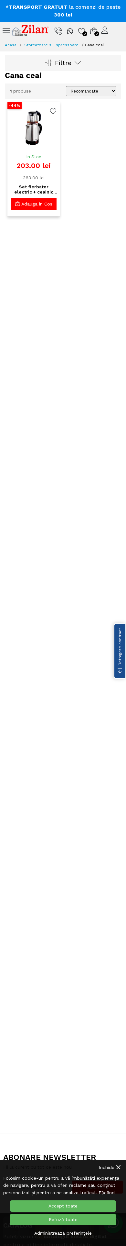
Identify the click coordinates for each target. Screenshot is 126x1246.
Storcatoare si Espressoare (51, 45)
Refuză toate (63, 1219)
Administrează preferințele (63, 1233)
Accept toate (63, 1205)
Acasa (10, 45)
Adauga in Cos (36, 203)
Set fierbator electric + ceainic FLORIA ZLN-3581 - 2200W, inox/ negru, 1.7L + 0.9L (33, 189)
